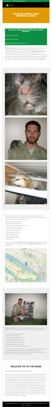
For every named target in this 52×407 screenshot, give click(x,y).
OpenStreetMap (40, 281)
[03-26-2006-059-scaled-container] (26, 324)
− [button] (6, 252)
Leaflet (34, 281)
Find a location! (8, 1)
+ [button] (6, 250)
